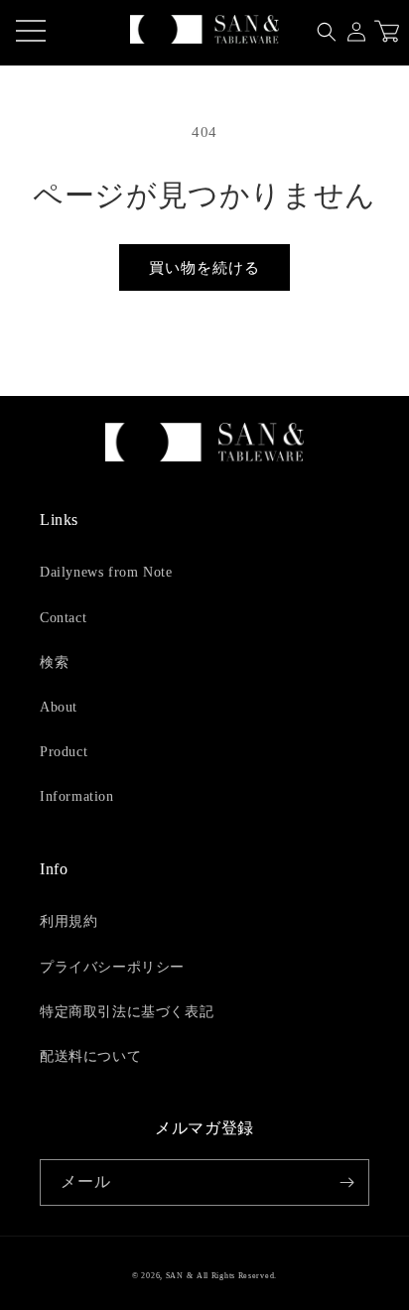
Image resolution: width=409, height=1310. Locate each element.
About (58, 707)
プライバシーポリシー (112, 967)
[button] (326, 32)
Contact (63, 617)
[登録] (346, 1182)
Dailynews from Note (106, 572)
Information (77, 796)
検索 (54, 662)
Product (63, 751)
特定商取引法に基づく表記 (126, 1011)
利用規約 (68, 921)
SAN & (180, 1275)
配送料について (90, 1056)
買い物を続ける (204, 268)
